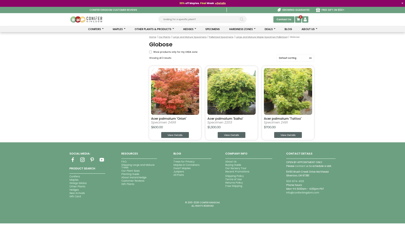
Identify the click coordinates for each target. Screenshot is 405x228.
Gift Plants (127, 184)
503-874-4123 (295, 181)
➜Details (220, 3)
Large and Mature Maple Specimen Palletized (261, 37)
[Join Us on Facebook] (72, 161)
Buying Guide (233, 165)
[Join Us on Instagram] (82, 161)
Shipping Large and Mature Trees (138, 166)
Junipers (178, 171)
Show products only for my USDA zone (175, 52)
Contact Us (284, 19)
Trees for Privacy (184, 161)
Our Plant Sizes (130, 171)
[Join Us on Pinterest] (92, 161)
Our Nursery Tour (235, 168)
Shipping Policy (234, 176)
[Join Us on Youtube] (102, 161)
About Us (231, 161)
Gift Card (75, 196)
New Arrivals (77, 193)
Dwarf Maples (182, 168)
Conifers (74, 176)
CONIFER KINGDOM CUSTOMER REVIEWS (113, 10)
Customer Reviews (132, 181)
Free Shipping (233, 186)
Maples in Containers (186, 165)
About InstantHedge (133, 177)
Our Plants (164, 37)
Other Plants (77, 186)
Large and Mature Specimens (190, 37)
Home (152, 37)
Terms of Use (233, 179)
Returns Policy (234, 182)
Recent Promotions (237, 171)
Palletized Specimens (221, 37)
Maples (73, 180)
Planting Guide (130, 174)
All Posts (178, 175)
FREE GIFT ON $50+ (333, 10)
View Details (175, 135)
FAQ (124, 161)
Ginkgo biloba (78, 183)
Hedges (74, 190)
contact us (301, 166)
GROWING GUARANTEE (296, 10)
